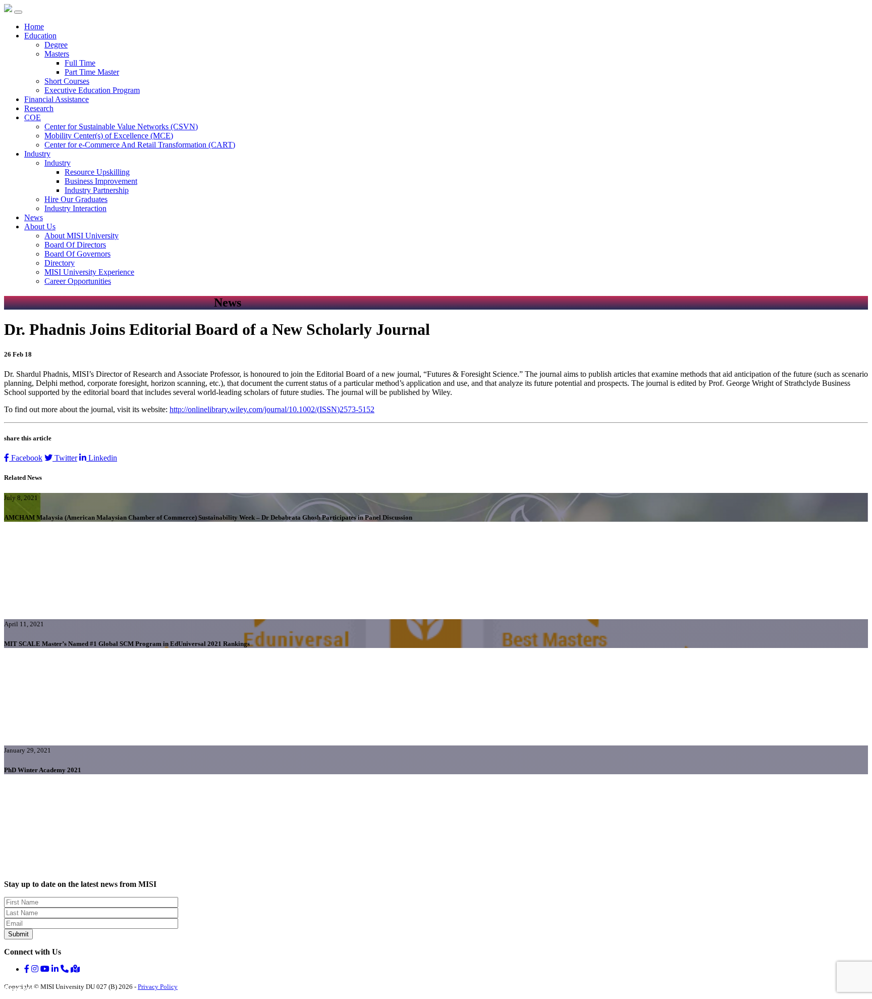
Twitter (64, 458)
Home (34, 26)
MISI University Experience (89, 272)
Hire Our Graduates (75, 199)
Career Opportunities (77, 281)
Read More (22, 989)
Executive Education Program (92, 90)
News (33, 217)
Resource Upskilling (97, 172)
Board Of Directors (75, 244)
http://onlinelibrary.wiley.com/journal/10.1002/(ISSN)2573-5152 (272, 409)
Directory (59, 263)
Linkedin (101, 458)
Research (38, 108)
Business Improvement (101, 181)
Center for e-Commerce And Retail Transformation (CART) (139, 144)
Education (40, 35)
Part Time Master (92, 72)
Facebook (25, 458)
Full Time (80, 63)
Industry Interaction (75, 208)
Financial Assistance (56, 99)
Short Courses (66, 81)
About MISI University (81, 235)
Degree (56, 44)
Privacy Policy (158, 986)
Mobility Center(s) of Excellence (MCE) (108, 135)
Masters (56, 53)
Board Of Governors (77, 253)
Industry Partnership (97, 190)
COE (32, 117)
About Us (40, 226)
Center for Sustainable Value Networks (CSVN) (121, 126)
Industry (37, 153)
